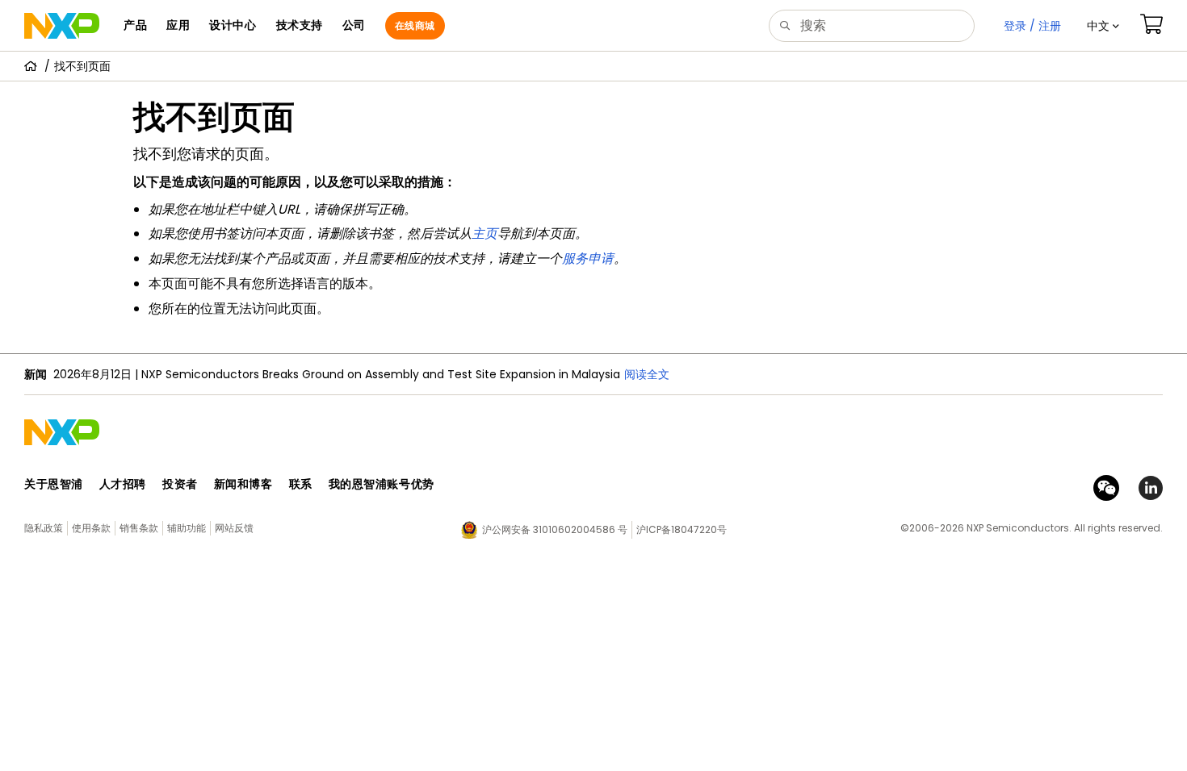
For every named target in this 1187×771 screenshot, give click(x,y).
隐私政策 (43, 528)
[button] (1103, 26)
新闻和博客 (243, 484)
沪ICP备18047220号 (681, 529)
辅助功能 (186, 528)
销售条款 (139, 528)
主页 (484, 233)
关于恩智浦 (53, 484)
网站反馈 (234, 528)
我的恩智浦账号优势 (381, 484)
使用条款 (91, 528)
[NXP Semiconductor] (61, 26)
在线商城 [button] (415, 25)
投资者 (180, 484)
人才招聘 (122, 484)
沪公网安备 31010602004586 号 (554, 529)
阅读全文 (646, 374)
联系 (300, 484)
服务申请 (588, 258)
